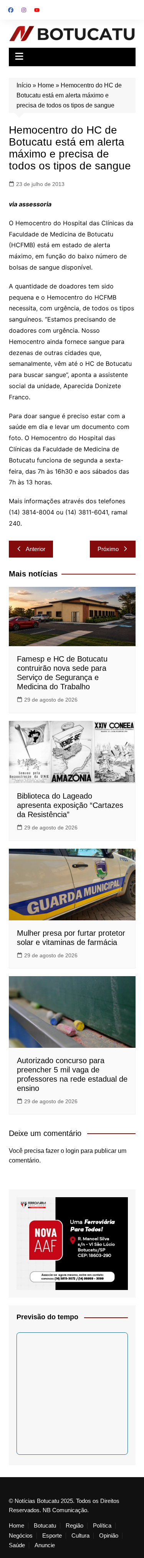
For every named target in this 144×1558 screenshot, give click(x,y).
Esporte (52, 1536)
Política (102, 1526)
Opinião (108, 1536)
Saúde (17, 1545)
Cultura (80, 1536)
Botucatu (45, 1526)
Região (74, 1526)
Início (24, 85)
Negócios (21, 1536)
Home (46, 85)
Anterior (35, 549)
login (72, 1151)
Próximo (108, 549)
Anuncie (45, 1545)
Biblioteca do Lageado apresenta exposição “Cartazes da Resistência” (70, 805)
